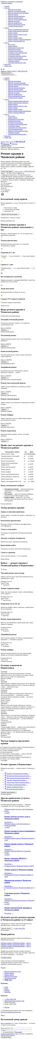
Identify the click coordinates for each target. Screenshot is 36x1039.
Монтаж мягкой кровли (15, 18)
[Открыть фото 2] (16, 944)
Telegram (14, 144)
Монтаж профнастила (15, 23)
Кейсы (6, 988)
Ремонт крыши (13, 36)
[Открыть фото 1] (16, 943)
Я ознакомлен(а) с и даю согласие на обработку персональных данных (17, 1033)
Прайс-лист (8, 66)
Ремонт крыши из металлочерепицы (19, 39)
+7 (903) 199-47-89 (25, 171)
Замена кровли (12, 46)
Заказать (4, 330)
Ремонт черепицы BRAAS (16, 41)
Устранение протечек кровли (17, 56)
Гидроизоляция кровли (15, 58)
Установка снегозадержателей (17, 53)
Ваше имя (4, 1028)
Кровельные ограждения (16, 48)
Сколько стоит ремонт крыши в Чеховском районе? (18, 747)
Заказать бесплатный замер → (10, 214)
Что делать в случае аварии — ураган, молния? (17, 754)
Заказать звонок (6, 928)
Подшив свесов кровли (15, 51)
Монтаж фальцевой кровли (16, 24)
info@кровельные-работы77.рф (14, 1001)
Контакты (7, 64)
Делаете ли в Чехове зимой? (11, 759)
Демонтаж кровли (13, 61)
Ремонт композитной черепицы (18, 31)
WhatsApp (6, 144)
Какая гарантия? (7, 752)
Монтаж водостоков (14, 9)
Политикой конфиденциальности (11, 1033)
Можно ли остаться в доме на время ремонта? (16, 757)
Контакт (7, 1007)
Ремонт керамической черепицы (18, 29)
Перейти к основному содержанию (12, 1)
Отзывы (7, 990)
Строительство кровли (15, 26)
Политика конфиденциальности (11, 1012)
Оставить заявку (6, 957)
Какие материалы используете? (12, 755)
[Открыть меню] (13, 73)
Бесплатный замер (7, 171)
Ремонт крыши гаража (15, 38)
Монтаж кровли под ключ (12, 971)
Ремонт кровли (13, 33)
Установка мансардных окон (17, 62)
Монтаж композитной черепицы (18, 13)
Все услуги (11, 44)
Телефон (3, 1030)
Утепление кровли (14, 54)
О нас (6, 987)
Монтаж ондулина (14, 21)
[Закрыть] (16, 75)
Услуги (6, 43)
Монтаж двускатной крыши (17, 11)
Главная (6, 6)
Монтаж (7, 8)
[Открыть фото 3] (16, 946)
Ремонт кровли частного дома (17, 34)
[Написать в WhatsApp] (2, 69)
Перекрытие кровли (14, 49)
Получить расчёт (6, 73)
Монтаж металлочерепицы (16, 16)
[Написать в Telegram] (3, 69)
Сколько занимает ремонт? (10, 750)
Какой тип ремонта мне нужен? (12, 749)
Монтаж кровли (13, 14)
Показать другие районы (8, 792)
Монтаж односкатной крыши (17, 19)
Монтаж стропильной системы (18, 59)
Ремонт (6, 28)
